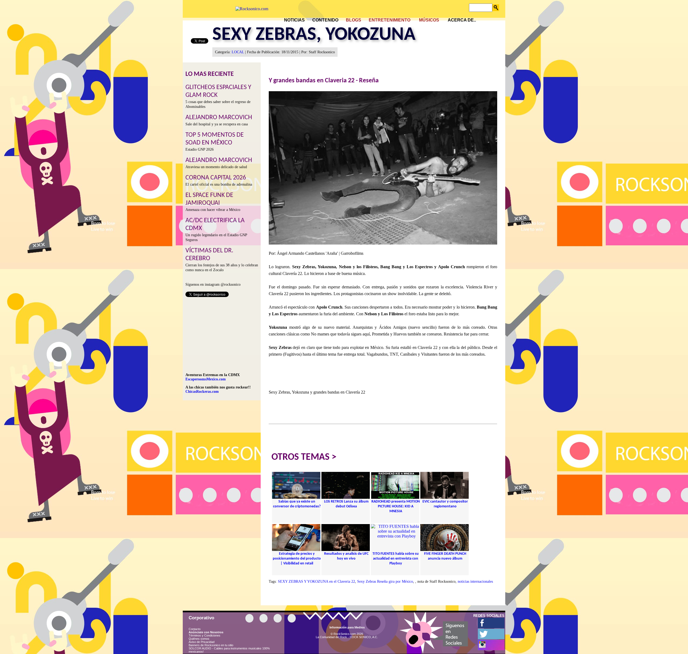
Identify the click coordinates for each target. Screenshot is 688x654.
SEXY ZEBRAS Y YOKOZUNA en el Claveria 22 (316, 581)
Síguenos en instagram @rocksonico (213, 284)
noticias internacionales (475, 581)
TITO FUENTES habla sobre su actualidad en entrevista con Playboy (395, 558)
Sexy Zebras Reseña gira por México (385, 581)
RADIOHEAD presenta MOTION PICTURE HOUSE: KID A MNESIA (395, 506)
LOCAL (238, 52)
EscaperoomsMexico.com (205, 379)
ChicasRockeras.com (202, 392)
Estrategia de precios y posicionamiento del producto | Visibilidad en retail (297, 558)
